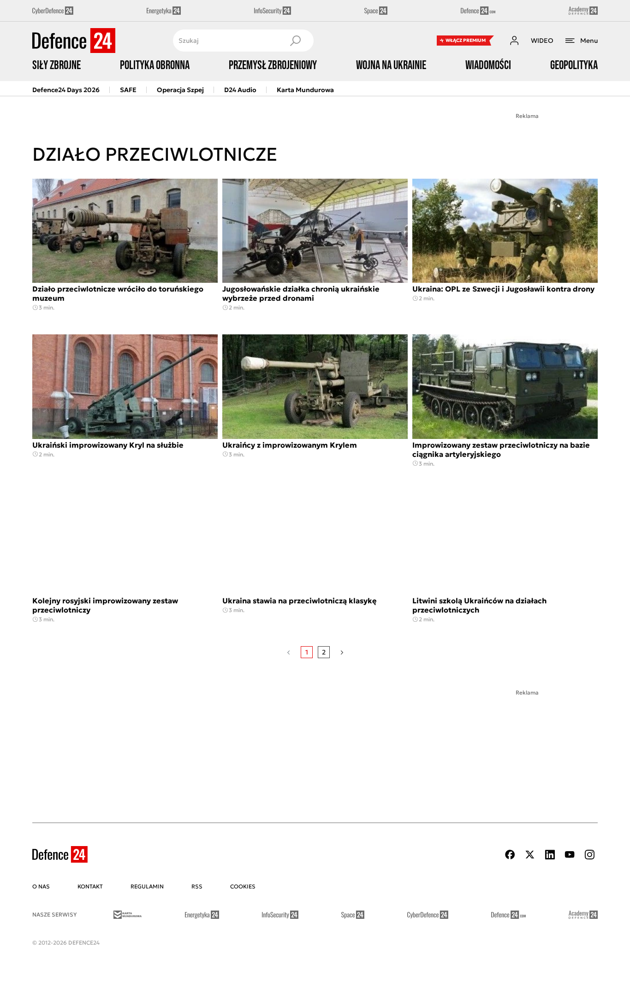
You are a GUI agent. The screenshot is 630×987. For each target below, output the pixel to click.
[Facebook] (510, 854)
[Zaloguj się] (514, 40)
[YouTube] (569, 854)
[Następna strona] (342, 652)
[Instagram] (589, 854)
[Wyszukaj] (295, 40)
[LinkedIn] (549, 854)
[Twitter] (530, 854)
